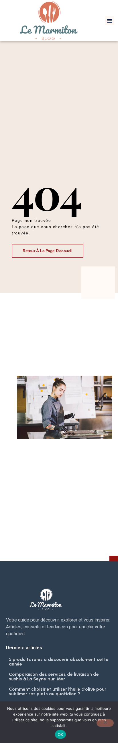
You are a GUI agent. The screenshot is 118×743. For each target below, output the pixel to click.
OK (60, 734)
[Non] (105, 723)
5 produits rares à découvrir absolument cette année (59, 662)
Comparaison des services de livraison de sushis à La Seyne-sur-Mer (54, 677)
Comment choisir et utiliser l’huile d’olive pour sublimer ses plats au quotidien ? (57, 691)
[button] (109, 20)
